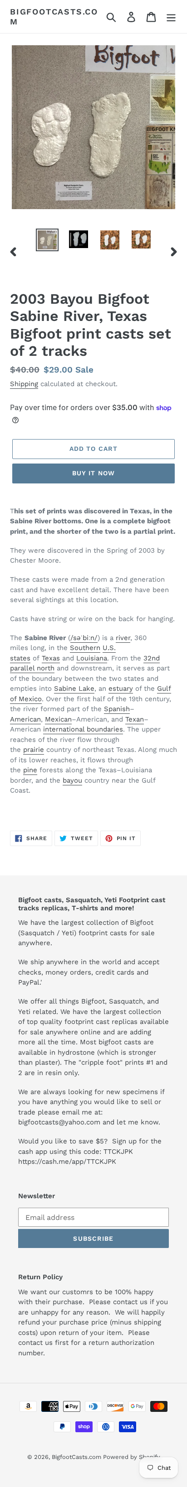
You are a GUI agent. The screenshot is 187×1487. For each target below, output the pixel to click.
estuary (120, 688)
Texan (134, 719)
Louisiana (91, 658)
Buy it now (93, 473)
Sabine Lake (74, 688)
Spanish (117, 709)
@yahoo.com (79, 1122)
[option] (47, 239)
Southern (85, 648)
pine (30, 770)
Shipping (24, 384)
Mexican (58, 719)
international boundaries (83, 729)
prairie (33, 750)
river (123, 638)
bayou (72, 780)
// (84, 638)
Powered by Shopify (131, 1457)
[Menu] (171, 16)
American (25, 719)
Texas (51, 658)
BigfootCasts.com (54, 16)
